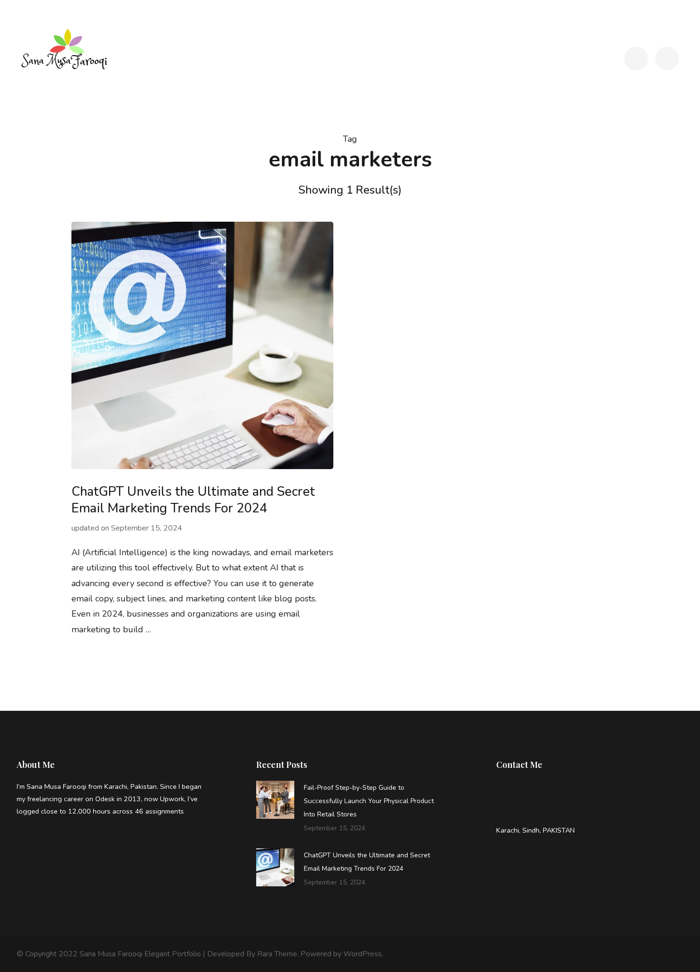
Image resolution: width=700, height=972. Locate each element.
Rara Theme (277, 954)
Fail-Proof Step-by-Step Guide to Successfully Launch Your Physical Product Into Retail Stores (369, 801)
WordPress (362, 954)
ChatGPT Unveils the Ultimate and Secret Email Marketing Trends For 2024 (193, 500)
